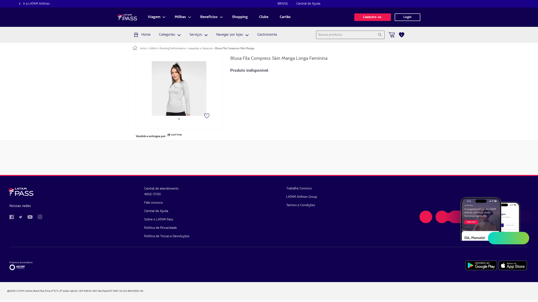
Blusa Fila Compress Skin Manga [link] (234, 48)
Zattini (153, 48)
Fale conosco (153, 202)
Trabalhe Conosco (299, 188)
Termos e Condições (300, 205)
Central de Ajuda (308, 3)
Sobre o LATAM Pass (158, 219)
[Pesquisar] (379, 35)
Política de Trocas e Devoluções (166, 236)
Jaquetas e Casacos (200, 48)
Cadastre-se (372, 17)
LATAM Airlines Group (301, 197)
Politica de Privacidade (160, 228)
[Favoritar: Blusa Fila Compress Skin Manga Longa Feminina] (207, 116)
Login (407, 17)
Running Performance (172, 48)
